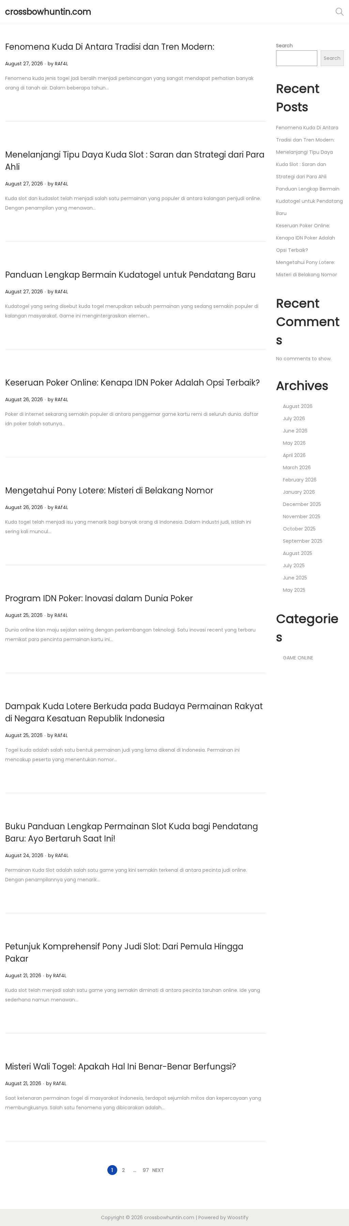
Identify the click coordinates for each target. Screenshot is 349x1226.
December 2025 (302, 504)
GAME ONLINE (298, 657)
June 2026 (295, 430)
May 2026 (294, 443)
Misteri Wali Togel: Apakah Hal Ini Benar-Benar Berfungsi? (120, 1066)
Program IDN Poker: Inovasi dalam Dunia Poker (99, 598)
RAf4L (61, 63)
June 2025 (295, 577)
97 (146, 1170)
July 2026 (294, 418)
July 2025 (294, 565)
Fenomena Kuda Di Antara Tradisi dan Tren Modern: (109, 46)
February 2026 (300, 479)
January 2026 (299, 492)
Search (284, 45)
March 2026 (297, 467)
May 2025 (294, 590)
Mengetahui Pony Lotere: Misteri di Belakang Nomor (109, 490)
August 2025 (297, 553)
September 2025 (302, 541)
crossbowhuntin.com (48, 11)
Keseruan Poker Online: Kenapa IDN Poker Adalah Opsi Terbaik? (132, 382)
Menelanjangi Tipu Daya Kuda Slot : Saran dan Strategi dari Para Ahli (304, 164)
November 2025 (301, 516)
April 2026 (294, 455)
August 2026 (298, 406)
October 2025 (299, 528)
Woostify (237, 1217)
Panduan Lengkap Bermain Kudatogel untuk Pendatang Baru (130, 274)
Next (158, 1170)
